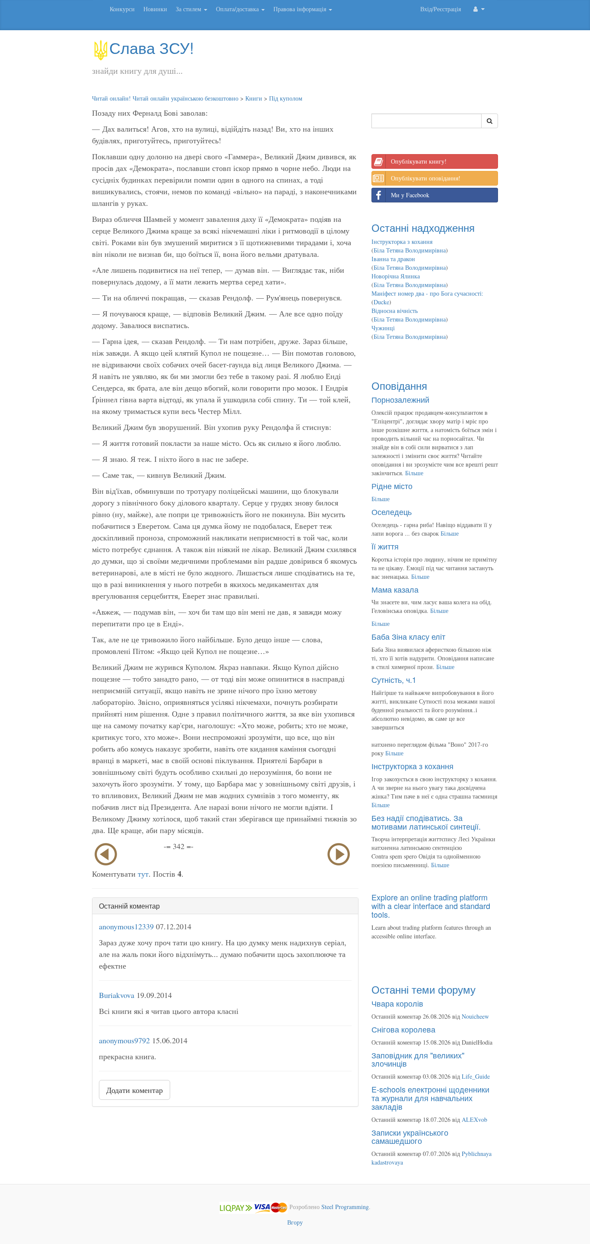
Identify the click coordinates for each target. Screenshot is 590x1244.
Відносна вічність (394, 310)
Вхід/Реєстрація (440, 9)
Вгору (295, 1222)
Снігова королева (403, 1029)
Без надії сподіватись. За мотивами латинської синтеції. (426, 822)
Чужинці (383, 328)
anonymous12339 (126, 926)
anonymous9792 (124, 1040)
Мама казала (395, 589)
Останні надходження (423, 227)
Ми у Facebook (410, 195)
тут (143, 873)
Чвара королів (397, 1003)
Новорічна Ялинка (395, 276)
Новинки (155, 9)
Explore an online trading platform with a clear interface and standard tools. (430, 905)
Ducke (381, 302)
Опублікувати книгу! (419, 161)
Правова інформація (300, 9)
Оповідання (399, 385)
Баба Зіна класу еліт (408, 636)
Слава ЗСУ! (151, 47)
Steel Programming (345, 1207)
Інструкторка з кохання (401, 241)
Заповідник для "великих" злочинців (417, 1059)
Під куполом (285, 98)
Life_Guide (476, 1076)
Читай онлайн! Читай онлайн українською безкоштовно (165, 98)
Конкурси (122, 9)
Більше (414, 473)
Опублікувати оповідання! (425, 178)
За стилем (189, 9)
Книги (253, 98)
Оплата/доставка (238, 9)
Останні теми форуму (423, 989)
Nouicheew (475, 1016)
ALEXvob (474, 1119)
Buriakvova (116, 995)
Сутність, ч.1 (393, 679)
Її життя (385, 546)
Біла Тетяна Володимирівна (410, 250)
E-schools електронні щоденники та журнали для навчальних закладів (430, 1097)
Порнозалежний (400, 399)
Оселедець (391, 511)
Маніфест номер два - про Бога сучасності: (427, 293)
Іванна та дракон (393, 259)
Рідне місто (391, 485)
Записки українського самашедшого (409, 1136)
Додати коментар (134, 1090)
